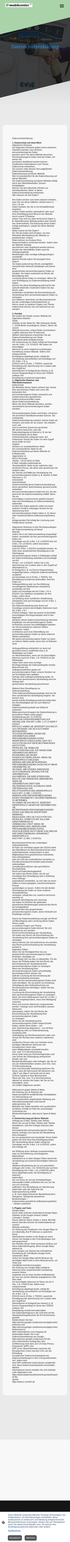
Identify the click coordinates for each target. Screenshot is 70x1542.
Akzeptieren (14, 1538)
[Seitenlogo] (18, 5)
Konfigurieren (14, 1530)
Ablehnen (30, 1538)
